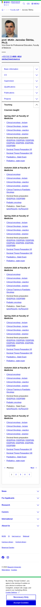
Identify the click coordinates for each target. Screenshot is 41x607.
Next (32, 468)
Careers (5, 512)
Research (6, 505)
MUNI (4, 536)
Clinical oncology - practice (17, 134)
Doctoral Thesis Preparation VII (19, 149)
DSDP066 (29, 143)
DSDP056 (20, 143)
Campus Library (7, 542)
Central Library (20, 542)
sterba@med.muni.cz (11, 59)
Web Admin (6, 570)
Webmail (26, 536)
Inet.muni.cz (16, 536)
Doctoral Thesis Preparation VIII (19, 153)
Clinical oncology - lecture (16, 122)
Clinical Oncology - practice (17, 130)
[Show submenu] (35, 491)
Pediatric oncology (14, 202)
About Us (6, 526)
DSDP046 (10, 143)
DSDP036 (30, 140)
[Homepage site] (11, 3)
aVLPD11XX (12, 209)
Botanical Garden (8, 547)
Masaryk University (14, 567)
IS (9, 536)
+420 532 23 (9, 56)
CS (28, 4)
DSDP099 (10, 146)
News (4, 491)
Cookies (14, 570)
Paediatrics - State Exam (16, 157)
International (7, 519)
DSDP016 (11, 140)
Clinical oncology (13, 174)
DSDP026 (20, 140)
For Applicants (8, 498)
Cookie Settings (11, 592)
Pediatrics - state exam (15, 161)
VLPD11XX (23, 209)
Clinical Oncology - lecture (17, 126)
